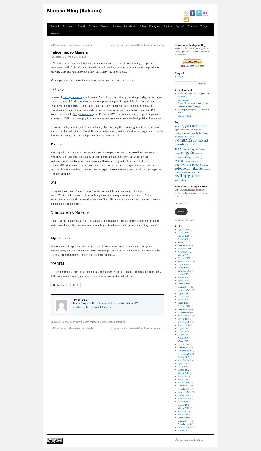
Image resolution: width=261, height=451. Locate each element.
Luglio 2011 (183, 401)
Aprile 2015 (183, 280)
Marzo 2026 (183, 242)
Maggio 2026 (183, 235)
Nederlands (130, 26)
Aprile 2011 (183, 411)
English (81, 26)
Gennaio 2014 (184, 309)
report (188, 169)
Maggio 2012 (183, 372)
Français (105, 26)
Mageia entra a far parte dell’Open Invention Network (137, 44)
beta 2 (200, 133)
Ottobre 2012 (183, 356)
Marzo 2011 (183, 414)
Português (154, 26)
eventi (179, 144)
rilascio (197, 168)
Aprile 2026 (183, 238)
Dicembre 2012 (184, 350)
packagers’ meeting (73, 97)
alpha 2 (177, 129)
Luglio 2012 (183, 366)
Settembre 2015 (184, 270)
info (198, 145)
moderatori (188, 161)
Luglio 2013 (183, 328)
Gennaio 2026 (184, 245)
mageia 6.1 (191, 157)
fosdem (187, 145)
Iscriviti (181, 211)
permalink (120, 321)
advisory (178, 126)
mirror (179, 160)
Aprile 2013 (183, 337)
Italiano (117, 26)
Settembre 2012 (184, 360)
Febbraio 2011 (184, 417)
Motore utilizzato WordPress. (190, 439)
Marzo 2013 (183, 341)
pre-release (194, 164)
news (194, 161)
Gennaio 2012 (184, 385)
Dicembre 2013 (184, 312)
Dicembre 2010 (184, 423)
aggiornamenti (191, 126)
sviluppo (184, 175)
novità (199, 161)
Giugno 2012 (183, 369)
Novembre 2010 (184, 427)
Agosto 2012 (183, 363)
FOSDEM (113, 271)
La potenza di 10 (185, 99)
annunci (184, 129)
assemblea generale (194, 129)
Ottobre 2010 (183, 430)
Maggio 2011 (183, 408)
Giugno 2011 (183, 404)
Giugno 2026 (183, 232)
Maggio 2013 (183, 334)
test (197, 175)
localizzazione (200, 149)
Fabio (85, 56)
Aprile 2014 (183, 299)
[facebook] (192, 14)
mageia (186, 152)
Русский (179, 26)
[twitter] (199, 14)
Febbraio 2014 (184, 305)
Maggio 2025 (183, 254)
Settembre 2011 (184, 398)
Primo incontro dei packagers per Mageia (72, 44)
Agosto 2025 (183, 251)
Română (167, 26)
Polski (142, 26)
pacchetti (180, 164)
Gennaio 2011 (184, 420)
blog (206, 133)
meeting (199, 157)
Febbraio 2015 (184, 283)
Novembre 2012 (184, 353)
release (180, 168)
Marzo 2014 (183, 302)
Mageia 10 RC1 (184, 115)
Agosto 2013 (183, 325)
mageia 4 (180, 157)
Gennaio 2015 (184, 286)
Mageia (181, 76)
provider (205, 165)
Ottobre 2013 (183, 318)
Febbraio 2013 (184, 344)
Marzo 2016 (183, 267)
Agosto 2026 (183, 229)
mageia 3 (198, 153)
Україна (55, 33)
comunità (183, 140)
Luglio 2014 (183, 293)
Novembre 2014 (184, 289)
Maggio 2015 (183, 277)
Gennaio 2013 (184, 347)
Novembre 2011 (184, 392)
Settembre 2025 (184, 248)
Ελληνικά (68, 26)
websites (180, 180)
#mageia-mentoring (83, 114)
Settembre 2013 (184, 321)
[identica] (186, 14)
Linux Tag (188, 149)
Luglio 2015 (183, 274)
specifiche (198, 172)
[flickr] (205, 14)
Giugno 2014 (183, 296)
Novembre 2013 (184, 315)
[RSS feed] (186, 21)
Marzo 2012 (183, 379)
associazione (183, 133)
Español (93, 26)
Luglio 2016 (183, 264)
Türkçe (203, 26)
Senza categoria (91, 321)
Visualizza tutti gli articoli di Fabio (92, 307)
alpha (205, 125)
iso (178, 147)
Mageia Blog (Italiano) (74, 10)
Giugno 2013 (183, 331)
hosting (193, 145)
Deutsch (55, 26)
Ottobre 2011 (183, 395)
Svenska (192, 26)
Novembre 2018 (184, 261)
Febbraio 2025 (184, 258)
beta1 (194, 133)
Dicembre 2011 (184, 388)
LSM (177, 153)
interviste (203, 145)
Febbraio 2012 (184, 382)
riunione (207, 169)
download (200, 140)
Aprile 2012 (183, 376)
